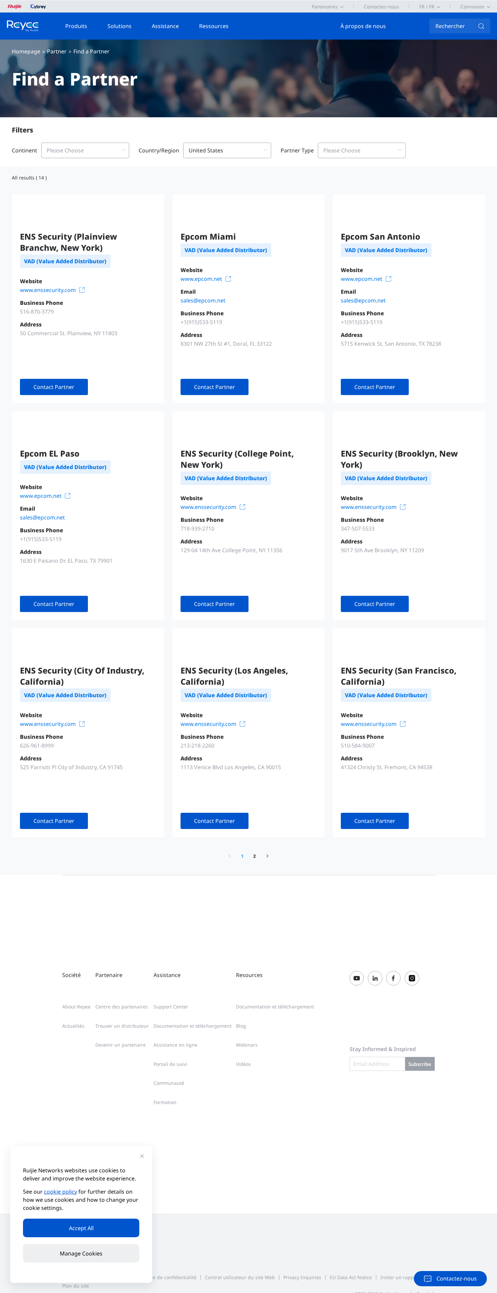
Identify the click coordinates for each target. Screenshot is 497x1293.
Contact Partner (53, 387)
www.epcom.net (201, 279)
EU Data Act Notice (351, 1277)
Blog (241, 1026)
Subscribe (419, 1064)
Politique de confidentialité (166, 1277)
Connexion (472, 6)
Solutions (120, 26)
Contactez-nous (381, 6)
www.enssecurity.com (48, 290)
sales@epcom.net (203, 300)
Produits (76, 26)
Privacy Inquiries (302, 1277)
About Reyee (76, 1006)
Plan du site (75, 1286)
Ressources (214, 26)
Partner (57, 51)
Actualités (73, 1026)
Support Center (170, 1006)
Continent (24, 150)
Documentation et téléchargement (192, 1026)
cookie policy (60, 1191)
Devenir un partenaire (120, 1045)
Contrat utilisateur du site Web (240, 1277)
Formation (164, 1102)
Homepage (26, 51)
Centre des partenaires (121, 1006)
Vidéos (243, 1064)
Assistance (165, 26)
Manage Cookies (81, 1253)
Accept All (81, 1228)
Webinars (247, 1045)
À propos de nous (363, 26)
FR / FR (426, 6)
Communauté (168, 1083)
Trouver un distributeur (122, 1026)
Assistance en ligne (175, 1045)
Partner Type (297, 150)
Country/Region (159, 150)
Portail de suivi (170, 1064)
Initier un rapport (400, 1277)
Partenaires (325, 6)
